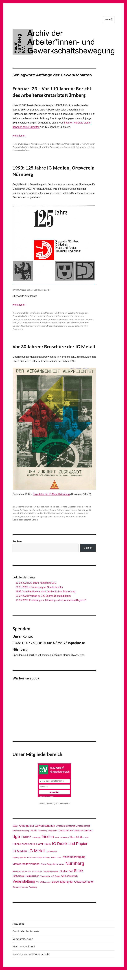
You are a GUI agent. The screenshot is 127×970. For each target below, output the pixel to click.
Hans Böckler (77, 837)
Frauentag (36, 837)
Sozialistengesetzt (22, 519)
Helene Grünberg (79, 510)
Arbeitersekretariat (39, 147)
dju (83, 316)
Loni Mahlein (72, 322)
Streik (50, 326)
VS (81, 326)
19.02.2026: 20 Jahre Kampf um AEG (36, 583)
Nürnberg (74, 863)
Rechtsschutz (56, 147)
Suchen (17, 541)
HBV (87, 837)
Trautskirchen (32, 876)
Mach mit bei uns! (24, 946)
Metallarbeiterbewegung (34, 516)
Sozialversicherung (74, 147)
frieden (53, 319)
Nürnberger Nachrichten (33, 326)
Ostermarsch (37, 871)
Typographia (60, 326)
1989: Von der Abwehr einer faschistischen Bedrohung (45, 591)
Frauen (44, 319)
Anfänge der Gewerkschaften (34, 510)
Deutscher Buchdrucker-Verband (63, 316)
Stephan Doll (66, 871)
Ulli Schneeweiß (69, 876)
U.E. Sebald (73, 326)
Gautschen (62, 319)
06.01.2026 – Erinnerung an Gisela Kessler (39, 587)
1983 (15, 825)
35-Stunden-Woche (65, 313)
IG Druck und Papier (28, 322)
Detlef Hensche (38, 316)
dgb (16, 836)
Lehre (59, 857)
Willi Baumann (45, 882)
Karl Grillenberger (46, 513)
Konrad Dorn (62, 513)
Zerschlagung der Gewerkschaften (73, 881)
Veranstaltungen (23, 938)
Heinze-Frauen (77, 319)
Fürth (57, 837)
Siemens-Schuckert (76, 516)
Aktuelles (35, 144)
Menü (108, 19)
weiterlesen (19, 135)
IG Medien (45, 322)
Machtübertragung (74, 856)
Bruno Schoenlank (59, 510)
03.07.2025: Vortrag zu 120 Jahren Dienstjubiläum (43, 596)
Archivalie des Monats (52, 144)
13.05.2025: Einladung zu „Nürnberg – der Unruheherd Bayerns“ (51, 600)
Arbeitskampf (83, 825)
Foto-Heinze (34, 319)
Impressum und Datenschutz (31, 954)
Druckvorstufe (20, 319)
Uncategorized (71, 144)
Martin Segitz (76, 513)
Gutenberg (65, 837)
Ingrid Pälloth (58, 322)
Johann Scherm (28, 513)
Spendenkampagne (51, 871)
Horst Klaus (43, 844)
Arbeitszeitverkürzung (21, 831)
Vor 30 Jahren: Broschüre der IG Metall (54, 347)
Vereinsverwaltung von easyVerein (54, 803)
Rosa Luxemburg (56, 516)
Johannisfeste (52, 852)
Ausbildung (42, 831)
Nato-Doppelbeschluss (52, 864)
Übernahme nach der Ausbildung (25, 887)
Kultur (53, 857)
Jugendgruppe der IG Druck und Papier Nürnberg (31, 857)
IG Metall (36, 850)
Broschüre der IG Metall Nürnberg (51, 494)
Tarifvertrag (18, 876)
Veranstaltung (24, 881)
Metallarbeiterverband (26, 864)
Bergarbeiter (52, 831)
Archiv (34, 830)
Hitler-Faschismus (24, 844)
